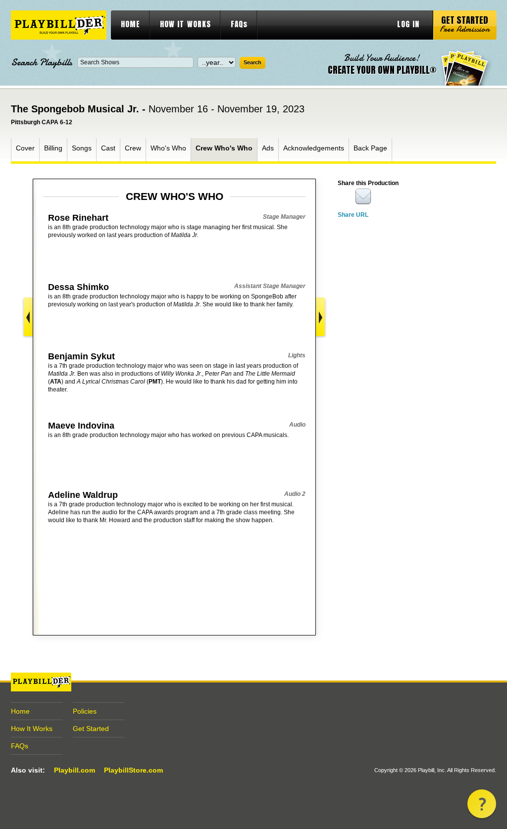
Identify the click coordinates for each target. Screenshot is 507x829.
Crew (133, 148)
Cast (108, 148)
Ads (268, 148)
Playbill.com (74, 770)
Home (20, 711)
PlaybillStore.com (133, 770)
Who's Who (168, 148)
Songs (82, 148)
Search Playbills (41, 62)
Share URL (353, 214)
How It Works (31, 728)
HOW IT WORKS (185, 24)
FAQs (239, 24)
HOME (130, 24)
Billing (53, 148)
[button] (481, 803)
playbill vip (58, 25)
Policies (85, 711)
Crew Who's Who (224, 148)
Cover (25, 148)
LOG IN (408, 24)
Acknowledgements (313, 148)
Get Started (91, 728)
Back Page (370, 148)
